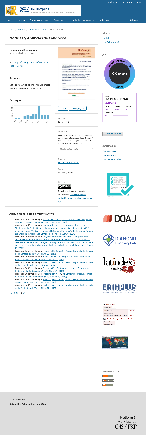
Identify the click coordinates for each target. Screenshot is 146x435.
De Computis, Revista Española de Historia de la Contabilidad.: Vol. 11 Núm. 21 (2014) (52, 258)
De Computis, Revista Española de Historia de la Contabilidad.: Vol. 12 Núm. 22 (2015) (54, 286)
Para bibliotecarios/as (111, 159)
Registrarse (127, 2)
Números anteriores (39, 20)
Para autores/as (109, 155)
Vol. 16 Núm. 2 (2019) (37, 29)
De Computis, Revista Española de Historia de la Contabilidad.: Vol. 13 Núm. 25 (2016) (52, 269)
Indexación (105, 20)
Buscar (135, 20)
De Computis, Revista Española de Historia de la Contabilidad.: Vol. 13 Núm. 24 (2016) (54, 281)
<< (10, 293)
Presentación (49, 268)
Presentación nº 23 (52, 219)
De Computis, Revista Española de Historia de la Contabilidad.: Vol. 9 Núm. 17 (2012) (54, 264)
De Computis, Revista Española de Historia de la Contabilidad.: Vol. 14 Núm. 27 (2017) (54, 252)
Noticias (47, 251)
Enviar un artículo (112, 133)
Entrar (138, 2)
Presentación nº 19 (52, 273)
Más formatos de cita (69, 149)
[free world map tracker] (115, 348)
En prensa (20, 20)
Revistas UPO (113, 2)
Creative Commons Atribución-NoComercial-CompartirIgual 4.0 (75, 198)
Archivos (21, 29)
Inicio (11, 29)
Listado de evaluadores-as (82, 20)
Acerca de (59, 20)
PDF (64, 108)
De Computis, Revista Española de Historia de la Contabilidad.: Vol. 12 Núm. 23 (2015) (53, 221)
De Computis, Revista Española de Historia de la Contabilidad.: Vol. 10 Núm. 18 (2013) (54, 232)
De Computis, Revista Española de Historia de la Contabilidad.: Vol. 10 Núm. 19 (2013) (53, 275)
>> (29, 293)
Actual (8, 20)
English (106, 38)
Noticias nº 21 (50, 256)
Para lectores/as (109, 151)
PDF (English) (79, 108)
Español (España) (110, 42)
